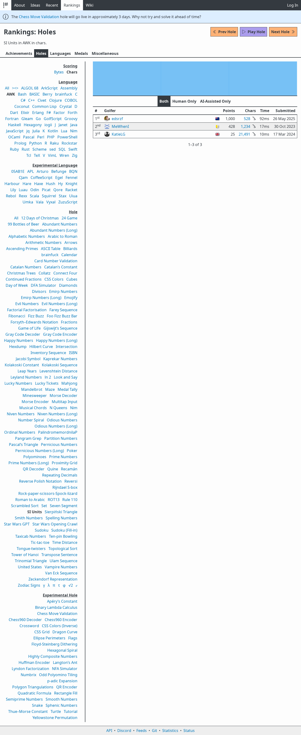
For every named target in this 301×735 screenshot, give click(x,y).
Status (189, 730)
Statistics (170, 730)
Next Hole (280, 31)
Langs (60, 53)
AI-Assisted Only (215, 101)
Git (154, 730)
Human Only (184, 101)
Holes (41, 53)
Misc (105, 53)
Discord (124, 730)
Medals (81, 53)
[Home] (5, 5)
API (109, 730)
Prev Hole (227, 31)
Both (164, 101)
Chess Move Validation (39, 16)
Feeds (141, 730)
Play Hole (256, 31)
